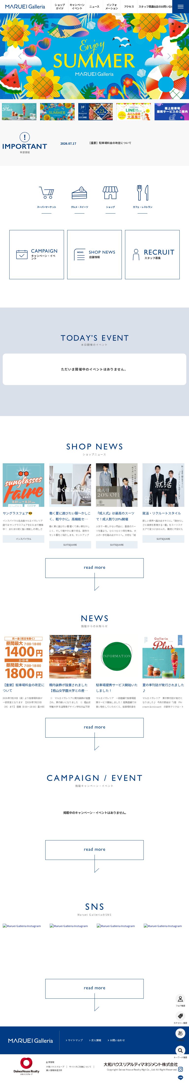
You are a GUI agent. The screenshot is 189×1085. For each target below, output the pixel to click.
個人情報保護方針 (54, 1070)
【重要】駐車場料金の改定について (109, 143)
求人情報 (96, 1040)
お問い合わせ (117, 1040)
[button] (20, 56)
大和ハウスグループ (55, 1066)
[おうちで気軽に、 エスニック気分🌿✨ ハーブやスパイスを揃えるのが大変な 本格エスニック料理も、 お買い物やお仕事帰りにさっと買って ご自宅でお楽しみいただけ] (24, 948)
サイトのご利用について (80, 1066)
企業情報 (50, 1062)
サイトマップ (75, 1040)
